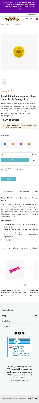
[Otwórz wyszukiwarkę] (27, 19)
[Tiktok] (23, 333)
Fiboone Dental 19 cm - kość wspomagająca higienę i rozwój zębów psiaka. (13, 291)
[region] (17, 144)
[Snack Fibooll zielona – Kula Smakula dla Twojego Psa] (29, 144)
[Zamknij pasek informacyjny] (37, 6)
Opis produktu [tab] (8, 192)
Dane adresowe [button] (8, 310)
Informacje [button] (6, 326)
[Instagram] (19, 333)
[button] (6, 91)
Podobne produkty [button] (10, 248)
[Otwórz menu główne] (2, 19)
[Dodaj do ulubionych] (34, 160)
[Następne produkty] (34, 267)
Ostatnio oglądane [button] (29, 248)
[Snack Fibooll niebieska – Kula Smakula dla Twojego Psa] (5, 144)
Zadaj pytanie (8, 179)
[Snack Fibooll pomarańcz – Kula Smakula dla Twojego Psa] (13, 144)
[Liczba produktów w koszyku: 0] (35, 19)
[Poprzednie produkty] (5, 267)
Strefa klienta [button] (7, 321)
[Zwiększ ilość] (32, 155)
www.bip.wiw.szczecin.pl (19, 380)
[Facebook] (15, 333)
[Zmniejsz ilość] (2, 155)
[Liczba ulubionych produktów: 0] (31, 19)
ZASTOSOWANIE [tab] (24, 192)
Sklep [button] (4, 315)
